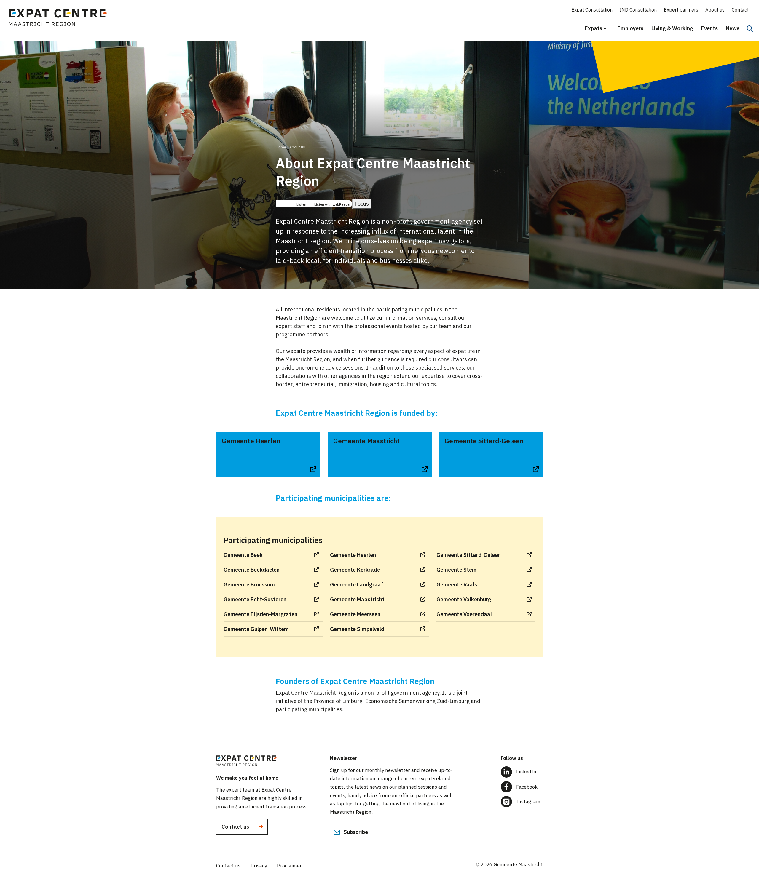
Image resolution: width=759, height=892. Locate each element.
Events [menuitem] (709, 28)
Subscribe (355, 832)
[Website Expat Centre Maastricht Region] (60, 19)
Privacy (259, 865)
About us (715, 10)
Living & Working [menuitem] (672, 28)
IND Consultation (638, 10)
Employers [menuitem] (630, 28)
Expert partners (681, 10)
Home (281, 147)
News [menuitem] (732, 28)
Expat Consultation (592, 10)
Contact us (235, 826)
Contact (740, 10)
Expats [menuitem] (591, 31)
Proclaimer (289, 865)
